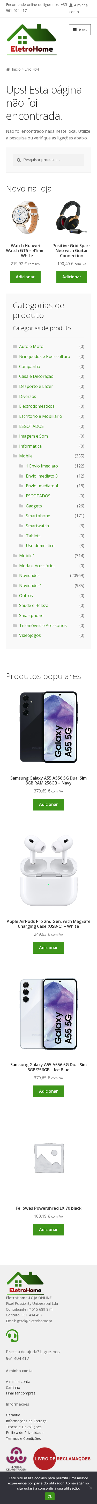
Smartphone (38, 516)
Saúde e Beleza (33, 605)
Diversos (27, 396)
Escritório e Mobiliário (40, 416)
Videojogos (30, 635)
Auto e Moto (31, 346)
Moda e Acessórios (37, 566)
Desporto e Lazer (36, 386)
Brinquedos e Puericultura (44, 356)
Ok (50, 1496)
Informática (30, 446)
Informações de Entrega (26, 1420)
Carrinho (13, 1387)
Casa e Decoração (36, 376)
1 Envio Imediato (42, 466)
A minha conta (18, 1381)
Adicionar (25, 277)
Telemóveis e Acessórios (43, 625)
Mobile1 (27, 555)
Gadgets (34, 506)
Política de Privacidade (24, 1432)
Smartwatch (37, 526)
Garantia (13, 1415)
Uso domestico (40, 545)
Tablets (33, 536)
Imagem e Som (33, 436)
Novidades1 (30, 585)
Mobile (26, 456)
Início (16, 69)
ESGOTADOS (31, 426)
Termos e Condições (23, 1438)
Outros (26, 595)
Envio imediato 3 (42, 476)
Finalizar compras (20, 1393)
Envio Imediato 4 (42, 486)
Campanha (29, 366)
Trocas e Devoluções (24, 1426)
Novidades (29, 575)
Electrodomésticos (37, 406)
